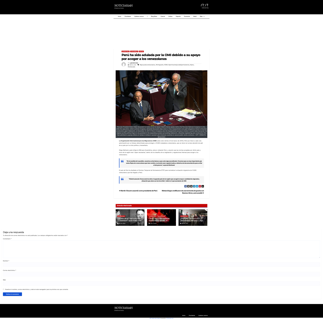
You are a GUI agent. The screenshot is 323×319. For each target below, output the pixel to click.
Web (4, 280)
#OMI (166, 65)
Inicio (119, 16)
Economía (187, 16)
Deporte (178, 16)
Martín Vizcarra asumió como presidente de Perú (138, 191)
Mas (201, 16)
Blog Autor (154, 16)
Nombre (6, 261)
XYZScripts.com (169, 318)
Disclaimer (128, 16)
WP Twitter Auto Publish (155, 318)
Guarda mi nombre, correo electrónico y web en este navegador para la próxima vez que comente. (36, 289)
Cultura (170, 16)
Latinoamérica (134, 51)
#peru (192, 65)
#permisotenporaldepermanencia (178, 65)
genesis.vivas (134, 63)
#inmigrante (160, 65)
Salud (194, 16)
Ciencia (163, 16)
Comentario (7, 239)
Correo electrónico (9, 270)
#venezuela (131, 67)
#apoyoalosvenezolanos (147, 65)
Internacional (125, 51)
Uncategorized (161, 216)
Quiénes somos (139, 16)
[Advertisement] (161, 31)
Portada (141, 51)
